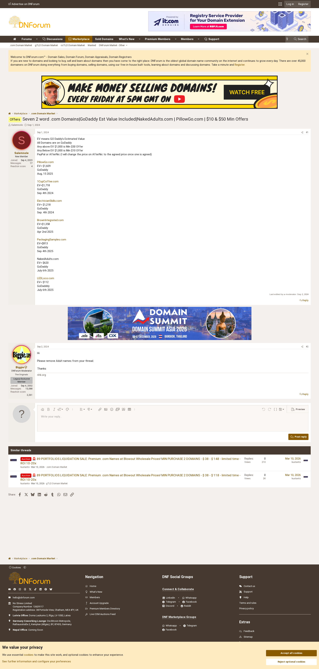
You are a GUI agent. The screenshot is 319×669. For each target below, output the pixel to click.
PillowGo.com (45, 162)
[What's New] (288, 39)
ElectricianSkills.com (49, 200)
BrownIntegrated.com (50, 220)
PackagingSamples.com (51, 239)
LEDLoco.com (45, 278)
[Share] (302, 132)
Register (240, 64)
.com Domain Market (21, 45)
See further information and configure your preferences (36, 661)
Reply (305, 300)
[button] (280, 4)
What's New (126, 39)
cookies (28, 654)
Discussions (55, 39)
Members (187, 39)
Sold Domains (104, 39)
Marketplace (81, 39)
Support (213, 39)
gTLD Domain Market (46, 45)
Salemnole (17, 125)
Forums (27, 39)
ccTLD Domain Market (73, 45)
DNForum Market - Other (112, 45)
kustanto (25, 467)
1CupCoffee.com (48, 181)
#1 (307, 132)
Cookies (16, 567)
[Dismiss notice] (306, 54)
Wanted (92, 45)
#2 (307, 346)
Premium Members (157, 39)
